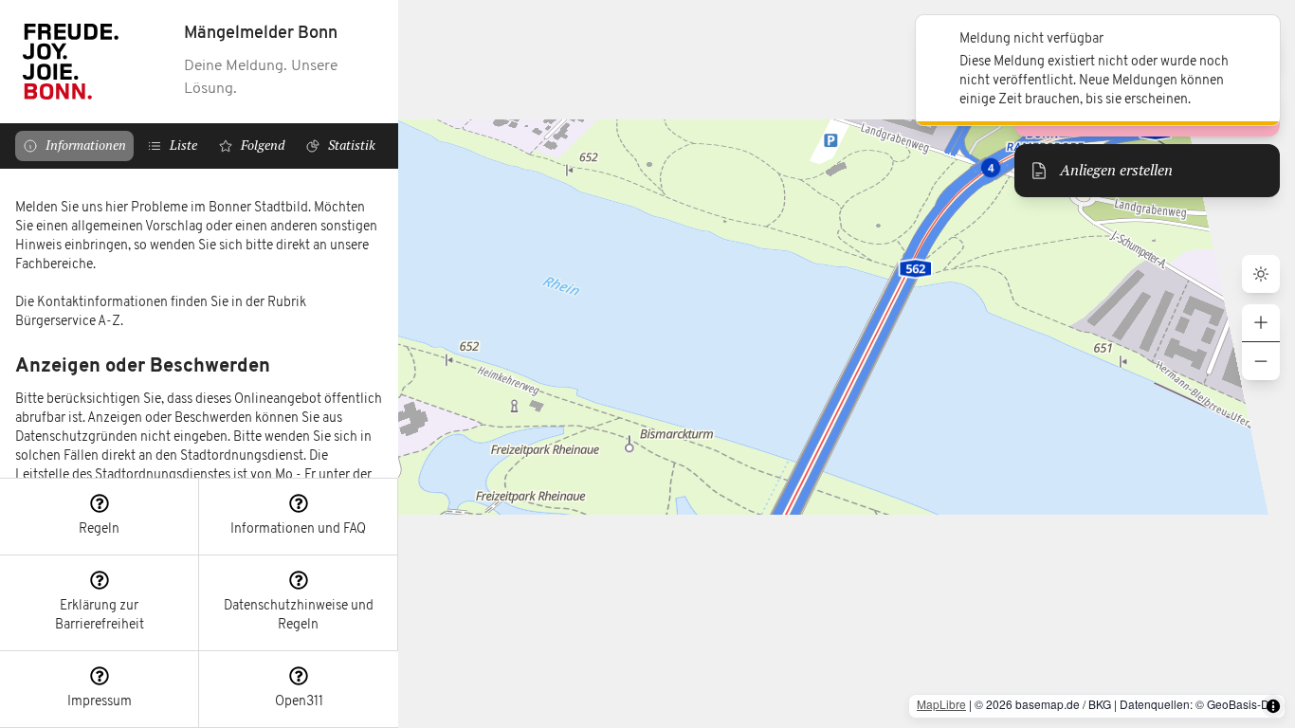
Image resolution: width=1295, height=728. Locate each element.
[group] (1261, 342)
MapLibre (941, 704)
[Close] (1255, 39)
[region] (199, 323)
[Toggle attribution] (1273, 706)
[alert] (1098, 70)
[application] (846, 364)
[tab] (74, 146)
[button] (99, 517)
